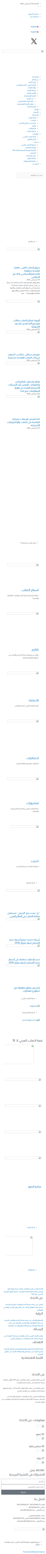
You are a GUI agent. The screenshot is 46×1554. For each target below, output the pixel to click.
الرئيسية (35, 77)
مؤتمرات (35, 134)
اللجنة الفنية (31, 107)
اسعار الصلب (31, 131)
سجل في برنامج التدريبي (27, 123)
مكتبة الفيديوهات (29, 161)
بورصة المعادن (30, 147)
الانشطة (35, 115)
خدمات (36, 142)
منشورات (32, 803)
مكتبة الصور (31, 158)
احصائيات (32, 758)
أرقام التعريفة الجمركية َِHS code (24, 150)
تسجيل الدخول (33, 14)
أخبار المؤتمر (31, 139)
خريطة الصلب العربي (28, 145)
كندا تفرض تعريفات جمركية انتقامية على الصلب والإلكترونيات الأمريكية (23, 422)
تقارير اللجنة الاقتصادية (25, 104)
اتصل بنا (36, 164)
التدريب (33, 120)
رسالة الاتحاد (31, 90)
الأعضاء (36, 112)
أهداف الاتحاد (31, 93)
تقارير (34, 126)
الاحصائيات (32, 128)
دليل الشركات (31, 156)
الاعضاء (34, 700)
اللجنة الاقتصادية (30, 96)
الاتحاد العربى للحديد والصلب (26, 85)
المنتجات (33, 153)
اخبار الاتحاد (32, 82)
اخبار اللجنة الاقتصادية (25, 101)
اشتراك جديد (34, 17)
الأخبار (36, 109)
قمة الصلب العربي (29, 137)
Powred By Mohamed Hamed (34, 1552)
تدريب (35, 860)
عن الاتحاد (35, 80)
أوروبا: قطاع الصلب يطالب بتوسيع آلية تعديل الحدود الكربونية (26, 323)
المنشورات (32, 118)
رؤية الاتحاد (32, 88)
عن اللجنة (30, 99)
